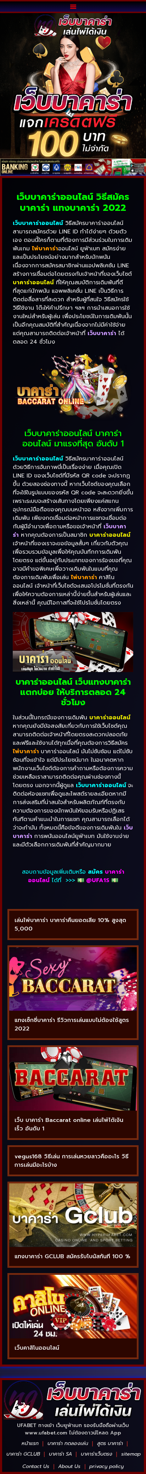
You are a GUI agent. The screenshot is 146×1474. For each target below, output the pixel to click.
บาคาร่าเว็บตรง (96, 1454)
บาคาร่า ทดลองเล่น (67, 1443)
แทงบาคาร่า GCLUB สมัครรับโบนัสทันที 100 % (72, 1256)
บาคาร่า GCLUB (23, 1454)
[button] (73, 6)
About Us (69, 1466)
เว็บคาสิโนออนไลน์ (37, 1348)
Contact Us (35, 1466)
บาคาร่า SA (60, 1454)
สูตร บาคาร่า (110, 1443)
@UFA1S (98, 880)
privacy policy (106, 1466)
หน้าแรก (30, 1443)
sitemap (131, 1454)
